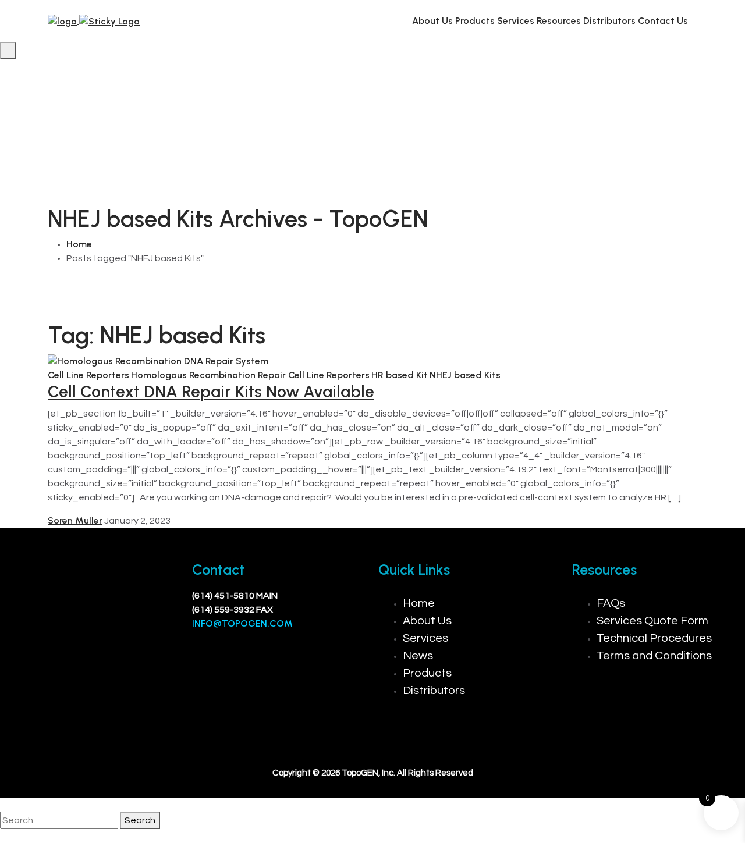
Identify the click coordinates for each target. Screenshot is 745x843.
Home (79, 244)
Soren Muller (75, 520)
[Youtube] (94, 637)
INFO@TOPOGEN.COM (242, 623)
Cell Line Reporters (88, 374)
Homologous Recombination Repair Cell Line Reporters (250, 374)
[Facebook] (26, 637)
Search (140, 820)
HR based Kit (399, 374)
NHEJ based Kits (465, 374)
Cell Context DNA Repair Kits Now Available (211, 391)
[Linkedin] (60, 637)
